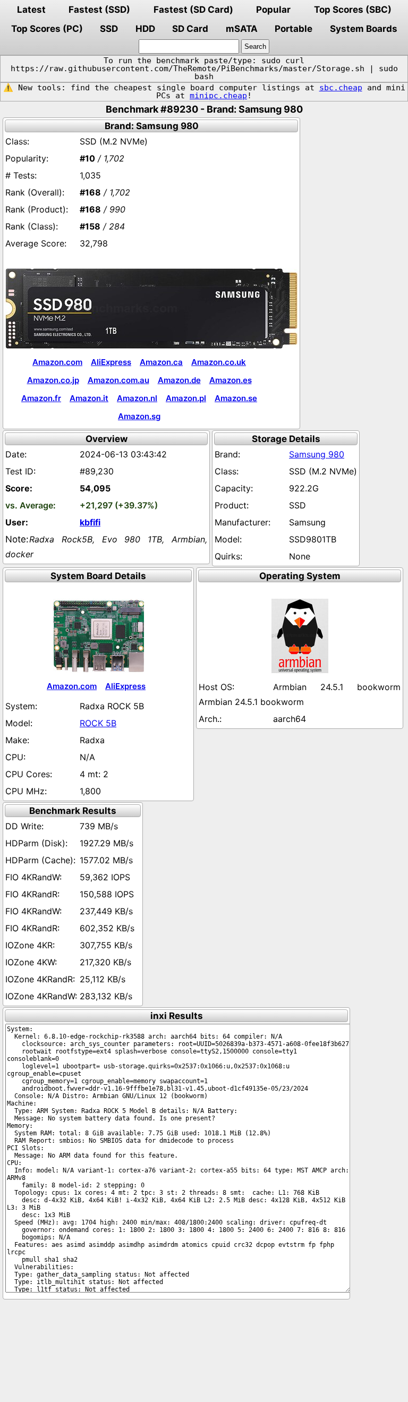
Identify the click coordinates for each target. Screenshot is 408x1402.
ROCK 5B (98, 723)
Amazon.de (179, 380)
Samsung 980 (316, 454)
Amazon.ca (161, 362)
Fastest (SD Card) (193, 9)
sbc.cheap (340, 87)
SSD (109, 28)
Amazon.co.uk (218, 362)
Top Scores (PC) (47, 28)
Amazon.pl (186, 398)
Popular (273, 9)
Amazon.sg (139, 416)
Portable (293, 28)
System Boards (363, 28)
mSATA (242, 28)
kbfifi (90, 522)
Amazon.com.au (118, 380)
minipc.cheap (218, 95)
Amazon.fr (41, 398)
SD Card (190, 28)
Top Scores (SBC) (353, 9)
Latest (31, 9)
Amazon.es (230, 380)
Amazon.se (236, 398)
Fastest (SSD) (99, 9)
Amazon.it (89, 398)
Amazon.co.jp (53, 380)
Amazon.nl (137, 398)
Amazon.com (57, 362)
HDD (145, 28)
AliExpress (111, 362)
